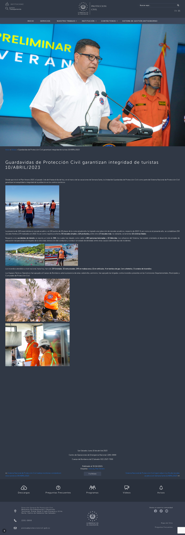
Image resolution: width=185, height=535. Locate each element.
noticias (91, 469)
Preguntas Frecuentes (164, 527)
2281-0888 (26, 520)
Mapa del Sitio (167, 523)
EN (175, 11)
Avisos (13, 150)
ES (179, 11)
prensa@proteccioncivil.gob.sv (35, 528)
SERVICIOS (45, 21)
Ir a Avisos (92, 474)
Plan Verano (100, 469)
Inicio (7, 150)
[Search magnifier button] (178, 5)
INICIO (30, 21)
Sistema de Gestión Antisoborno (139, 21)
